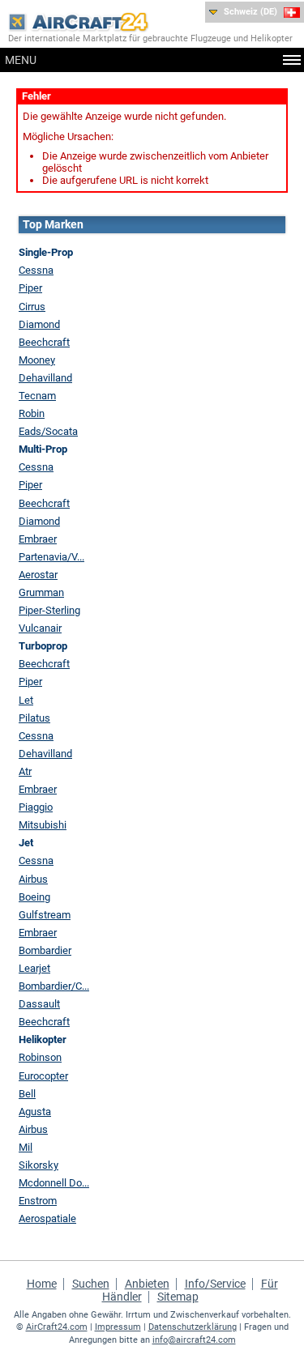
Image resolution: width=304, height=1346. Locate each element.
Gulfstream (45, 915)
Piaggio (36, 807)
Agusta (35, 1111)
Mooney (37, 360)
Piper (30, 288)
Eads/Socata (48, 431)
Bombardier (45, 950)
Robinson (40, 1057)
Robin (32, 413)
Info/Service (215, 1283)
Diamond (39, 324)
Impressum (118, 1327)
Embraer (38, 539)
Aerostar (38, 575)
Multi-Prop (43, 449)
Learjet (34, 968)
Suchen (90, 1283)
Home (42, 1283)
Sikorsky (38, 1165)
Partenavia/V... (51, 557)
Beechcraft (44, 342)
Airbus (33, 879)
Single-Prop (46, 252)
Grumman (41, 592)
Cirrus (32, 306)
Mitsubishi (42, 825)
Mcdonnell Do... (54, 1183)
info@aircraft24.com (194, 1340)
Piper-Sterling (49, 610)
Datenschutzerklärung (192, 1327)
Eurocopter (43, 1076)
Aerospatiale (47, 1218)
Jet (26, 843)
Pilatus (34, 718)
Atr (25, 771)
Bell (27, 1094)
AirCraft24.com (57, 1327)
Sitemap (178, 1296)
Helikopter (42, 1039)
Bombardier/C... (54, 986)
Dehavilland (45, 378)
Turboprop (43, 646)
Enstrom (38, 1201)
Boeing (34, 897)
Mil (25, 1147)
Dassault (39, 1004)
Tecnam (37, 396)
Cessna (36, 270)
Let (26, 700)
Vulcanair (40, 628)
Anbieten (147, 1283)
